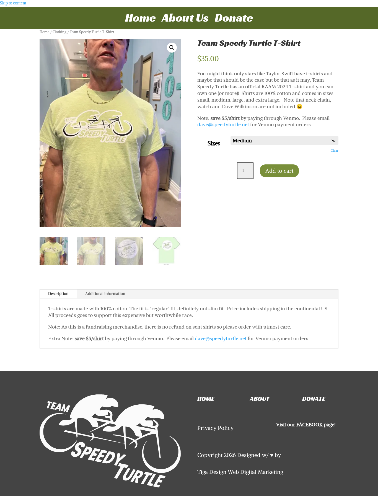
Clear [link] (334, 151)
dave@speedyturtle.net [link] (223, 124)
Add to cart (279, 170)
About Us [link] (185, 20)
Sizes (214, 143)
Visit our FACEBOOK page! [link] (306, 424)
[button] (172, 48)
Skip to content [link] (13, 3)
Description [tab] (58, 293)
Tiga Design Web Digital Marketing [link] (240, 472)
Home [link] (140, 20)
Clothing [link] (59, 32)
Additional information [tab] (105, 293)
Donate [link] (234, 20)
